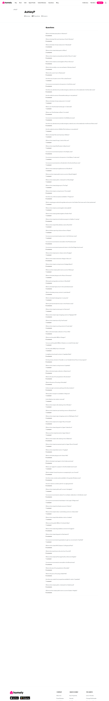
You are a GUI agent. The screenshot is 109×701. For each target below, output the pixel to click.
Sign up (100, 2)
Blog (57, 2)
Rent (20, 2)
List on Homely (90, 695)
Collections (85, 2)
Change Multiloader (91, 698)
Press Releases (60, 698)
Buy (16, 2)
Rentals (71, 698)
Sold (25, 2)
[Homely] (20, 692)
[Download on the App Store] (15, 697)
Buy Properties (73, 695)
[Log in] (106, 2)
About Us (58, 695)
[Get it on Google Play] (25, 697)
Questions (51, 2)
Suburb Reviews (42, 2)
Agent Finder (32, 2)
